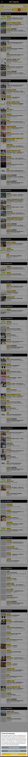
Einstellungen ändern (14, 747)
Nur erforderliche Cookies (14, 751)
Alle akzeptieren (14, 754)
